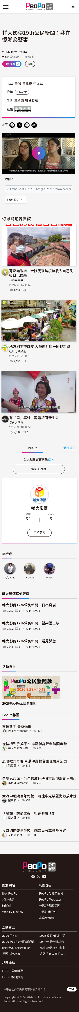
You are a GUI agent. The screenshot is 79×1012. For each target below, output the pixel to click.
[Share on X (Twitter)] (19, 125)
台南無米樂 (16, 280)
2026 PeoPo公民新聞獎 (18, 941)
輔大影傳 (39, 508)
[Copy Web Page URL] (34, 125)
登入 (51, 459)
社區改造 (22, 92)
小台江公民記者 (18, 783)
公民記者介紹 (48, 912)
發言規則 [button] (69, 448)
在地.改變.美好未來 (52, 948)
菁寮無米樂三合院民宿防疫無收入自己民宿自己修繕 (41, 272)
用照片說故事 (11, 954)
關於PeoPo (9, 893)
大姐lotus (10, 577)
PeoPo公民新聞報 (51, 893)
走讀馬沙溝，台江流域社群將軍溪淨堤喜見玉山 (39, 778)
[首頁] (39, 7)
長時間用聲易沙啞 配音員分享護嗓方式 (34, 830)
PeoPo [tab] (32, 448)
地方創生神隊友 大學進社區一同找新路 (39, 346)
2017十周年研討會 (52, 941)
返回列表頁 (38, 469)
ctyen (49, 577)
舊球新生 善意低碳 (16, 726)
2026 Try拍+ (10, 935)
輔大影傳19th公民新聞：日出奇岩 (29, 605)
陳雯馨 (12, 765)
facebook (33, 876)
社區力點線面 (17, 351)
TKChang (30, 577)
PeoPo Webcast (18, 730)
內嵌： (9, 179)
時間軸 (6, 905)
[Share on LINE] (27, 125)
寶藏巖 (19, 100)
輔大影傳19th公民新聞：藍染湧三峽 (31, 623)
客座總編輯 (46, 918)
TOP (71, 989)
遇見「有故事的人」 (53, 954)
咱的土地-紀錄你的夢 (16, 948)
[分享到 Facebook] (12, 125)
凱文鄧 (12, 817)
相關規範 (8, 899)
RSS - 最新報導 (12, 971)
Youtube (44, 876)
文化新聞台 (15, 835)
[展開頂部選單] (73, 7)
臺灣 (18, 83)
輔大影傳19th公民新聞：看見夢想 (29, 641)
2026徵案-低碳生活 (52, 935)
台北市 (27, 83)
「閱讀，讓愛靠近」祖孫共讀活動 (28, 813)
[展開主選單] (6, 7)
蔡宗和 (12, 800)
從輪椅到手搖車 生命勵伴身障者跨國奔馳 (34, 743)
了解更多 (39, 532)
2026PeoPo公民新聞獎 (19, 703)
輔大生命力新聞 (18, 748)
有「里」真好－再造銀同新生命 (34, 417)
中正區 (38, 83)
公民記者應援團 (49, 905)
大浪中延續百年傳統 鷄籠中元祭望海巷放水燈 (39, 795)
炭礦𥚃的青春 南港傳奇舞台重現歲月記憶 (34, 760)
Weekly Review (12, 912)
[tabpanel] (38, 459)
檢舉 (30, 63)
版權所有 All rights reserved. (24, 109)
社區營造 (31, 100)
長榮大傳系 (16, 422)
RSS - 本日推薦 (12, 977)
